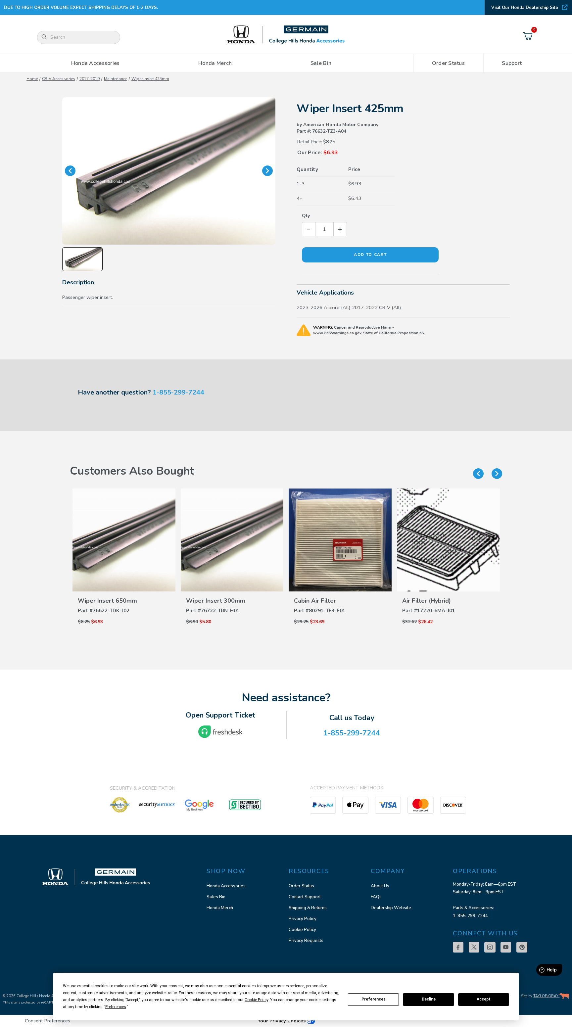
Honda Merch (220, 908)
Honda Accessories (226, 886)
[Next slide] (497, 473)
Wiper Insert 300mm (215, 601)
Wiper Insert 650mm (107, 601)
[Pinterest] (521, 947)
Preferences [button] (115, 1006)
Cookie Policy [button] (256, 1000)
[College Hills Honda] (286, 34)
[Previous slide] (478, 473)
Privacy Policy (302, 919)
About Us (380, 886)
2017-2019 (89, 78)
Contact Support (305, 897)
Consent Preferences (47, 1020)
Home (32, 78)
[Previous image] (70, 170)
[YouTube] (506, 947)
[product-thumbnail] (123, 540)
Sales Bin (216, 897)
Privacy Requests (306, 941)
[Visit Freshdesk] (220, 731)
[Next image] (267, 170)
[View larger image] (168, 171)
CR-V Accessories (58, 78)
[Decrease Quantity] (308, 229)
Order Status (301, 886)
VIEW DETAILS (124, 586)
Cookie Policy (302, 930)
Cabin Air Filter (315, 601)
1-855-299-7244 (178, 392)
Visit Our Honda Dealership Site (524, 8)
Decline (429, 999)
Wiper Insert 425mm (150, 78)
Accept (484, 999)
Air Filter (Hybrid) (426, 601)
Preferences (373, 999)
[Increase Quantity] (340, 229)
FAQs (376, 897)
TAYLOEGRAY (546, 996)
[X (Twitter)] (474, 947)
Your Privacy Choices (282, 1020)
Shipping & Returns (308, 908)
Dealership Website (391, 908)
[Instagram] (490, 947)
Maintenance (115, 78)
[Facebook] (458, 947)
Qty (306, 215)
